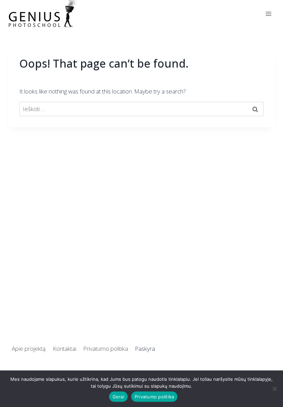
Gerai (118, 396)
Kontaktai (64, 349)
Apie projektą (29, 349)
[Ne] (274, 388)
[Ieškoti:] (141, 109)
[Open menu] (268, 13)
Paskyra (145, 349)
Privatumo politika (105, 349)
